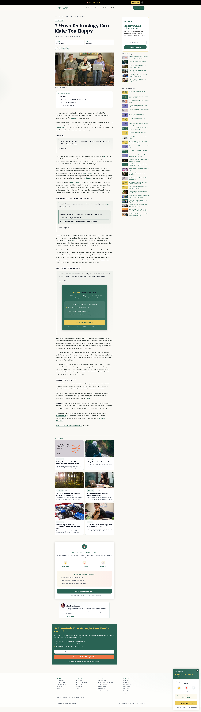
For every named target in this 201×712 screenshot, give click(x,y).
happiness (74, 118)
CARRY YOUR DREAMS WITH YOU (69, 102)
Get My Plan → (135, 2)
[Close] (142, 2)
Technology (61, 16)
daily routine (60, 127)
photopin (63, 87)
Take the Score (139, 8)
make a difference (86, 173)
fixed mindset (74, 182)
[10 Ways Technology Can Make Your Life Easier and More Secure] (69, 448)
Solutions (105, 7)
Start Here (88, 7)
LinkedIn (83, 697)
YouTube (78, 697)
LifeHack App (79, 680)
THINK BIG (63, 96)
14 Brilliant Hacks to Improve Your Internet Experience (99, 494)
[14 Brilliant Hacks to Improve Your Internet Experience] (99, 480)
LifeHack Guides (60, 680)
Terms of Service (123, 703)
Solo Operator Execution (103, 690)
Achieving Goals (60, 688)
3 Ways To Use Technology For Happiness (69, 425)
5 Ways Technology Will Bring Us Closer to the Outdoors (78, 221)
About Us (125, 680)
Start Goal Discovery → (186, 703)
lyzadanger (57, 87)
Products (97, 7)
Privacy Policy (131, 703)
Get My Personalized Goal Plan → (84, 591)
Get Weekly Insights (135, 47)
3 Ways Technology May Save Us (70, 217)
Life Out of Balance (102, 686)
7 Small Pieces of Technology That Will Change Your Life (99, 525)
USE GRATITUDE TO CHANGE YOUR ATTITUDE (73, 99)
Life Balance (59, 686)
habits (89, 398)
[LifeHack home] (62, 7)
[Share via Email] (67, 48)
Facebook (59, 697)
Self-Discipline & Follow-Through (105, 682)
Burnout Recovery (102, 680)
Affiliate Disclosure (140, 703)
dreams (71, 273)
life (73, 240)
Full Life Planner (79, 684)
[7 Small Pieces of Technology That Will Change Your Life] (99, 511)
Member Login (126, 690)
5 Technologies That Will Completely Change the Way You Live (68, 526)
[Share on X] (64, 48)
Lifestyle (90, 521)
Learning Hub (79, 686)
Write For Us (126, 688)
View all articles (70, 616)
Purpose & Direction (102, 684)
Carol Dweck (86, 178)
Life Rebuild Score (61, 682)
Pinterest (71, 697)
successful (105, 204)
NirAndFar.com (61, 415)
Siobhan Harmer (60, 43)
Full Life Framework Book (82, 682)
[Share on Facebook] (56, 48)
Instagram (64, 697)
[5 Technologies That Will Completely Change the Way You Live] (69, 511)
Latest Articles (127, 684)
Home (56, 16)
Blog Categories (127, 686)
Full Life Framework (61, 684)
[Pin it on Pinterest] (60, 48)
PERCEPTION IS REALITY (67, 105)
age (104, 156)
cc (66, 87)
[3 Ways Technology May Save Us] (99, 448)
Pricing (113, 7)
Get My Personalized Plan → (84, 322)
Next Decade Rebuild (102, 688)
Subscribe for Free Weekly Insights (84, 657)
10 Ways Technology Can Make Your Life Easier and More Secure (81, 214)
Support (125, 693)
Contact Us (126, 682)
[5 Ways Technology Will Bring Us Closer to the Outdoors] (69, 480)
